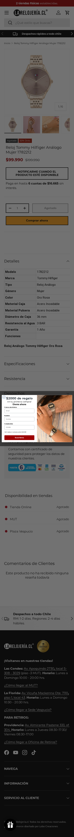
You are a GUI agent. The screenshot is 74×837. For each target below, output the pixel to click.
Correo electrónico (10, 407)
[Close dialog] (4, 397)
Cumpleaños (8, 423)
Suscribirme (19, 438)
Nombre (7, 415)
